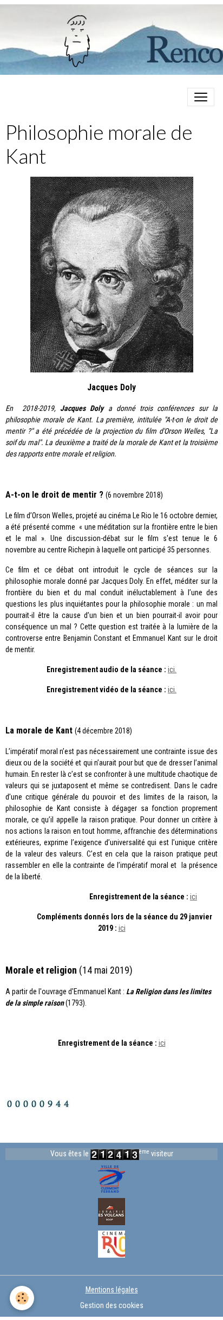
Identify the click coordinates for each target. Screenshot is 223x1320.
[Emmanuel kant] (111, 274)
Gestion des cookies (111, 1305)
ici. (172, 669)
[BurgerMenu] (200, 97)
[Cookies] (22, 1298)
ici (193, 896)
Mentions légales (112, 1289)
